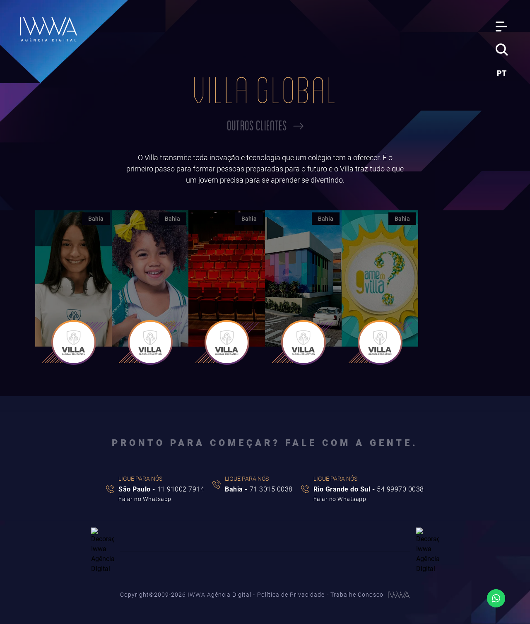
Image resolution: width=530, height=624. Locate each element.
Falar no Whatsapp (144, 499)
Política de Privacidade (291, 594)
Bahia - (259, 490)
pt (501, 73)
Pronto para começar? (265, 443)
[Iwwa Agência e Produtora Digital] (48, 29)
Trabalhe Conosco (356, 594)
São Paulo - (161, 490)
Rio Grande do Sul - (368, 490)
